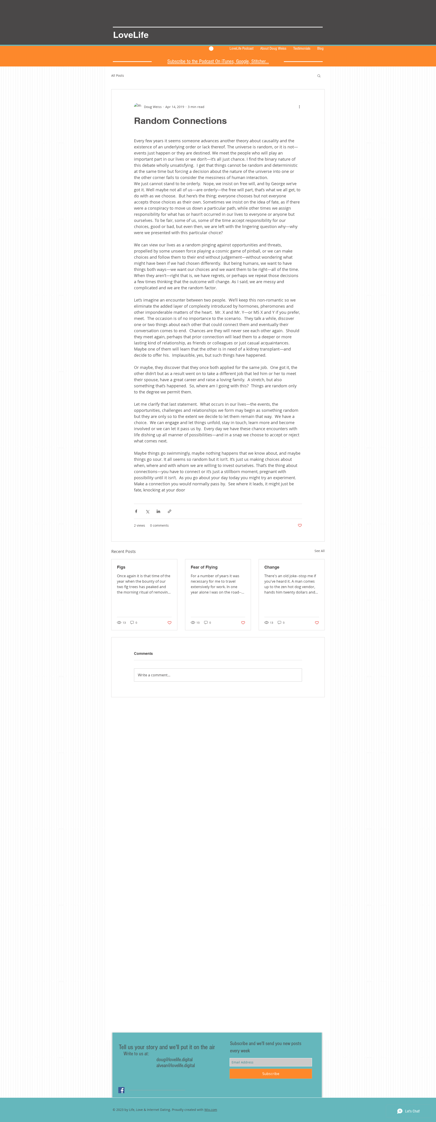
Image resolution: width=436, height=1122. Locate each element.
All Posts (117, 75)
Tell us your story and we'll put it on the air (168, 1047)
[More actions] (299, 106)
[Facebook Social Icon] (121, 1090)
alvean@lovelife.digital (175, 1065)
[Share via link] (169, 511)
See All (320, 551)
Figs (121, 567)
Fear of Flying (204, 567)
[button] (319, 75)
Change (271, 567)
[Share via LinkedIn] (158, 511)
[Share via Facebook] (136, 511)
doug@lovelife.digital (152, 1060)
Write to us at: (136, 1054)
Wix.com (210, 1109)
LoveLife (131, 34)
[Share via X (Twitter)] (147, 511)
